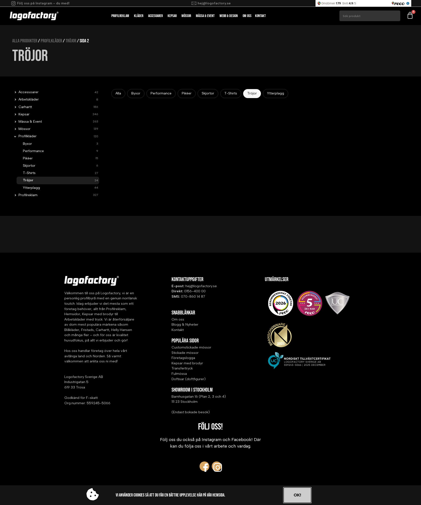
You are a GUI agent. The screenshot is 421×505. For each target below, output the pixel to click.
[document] (210, 252)
